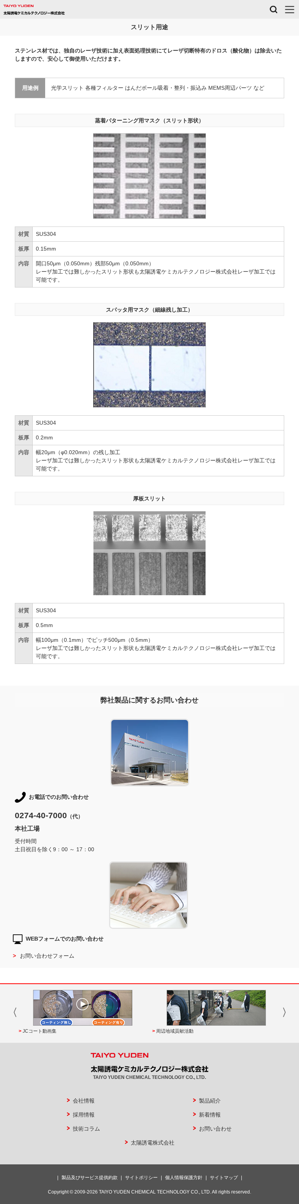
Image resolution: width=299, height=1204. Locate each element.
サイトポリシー (141, 1177)
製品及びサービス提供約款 (90, 1177)
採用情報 (84, 1115)
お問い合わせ (215, 1129)
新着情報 (210, 1115)
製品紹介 (210, 1101)
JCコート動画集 (39, 1031)
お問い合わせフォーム (47, 956)
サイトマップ (224, 1177)
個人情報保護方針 (183, 1177)
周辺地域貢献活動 (174, 1031)
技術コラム (86, 1129)
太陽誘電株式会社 (152, 1143)
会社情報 (84, 1101)
